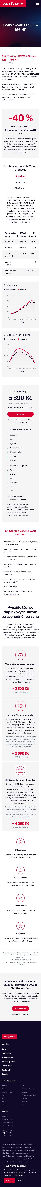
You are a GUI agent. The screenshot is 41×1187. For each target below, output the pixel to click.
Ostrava (25, 1098)
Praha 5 (4, 1086)
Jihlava (24, 1092)
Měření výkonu (7, 1066)
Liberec (4, 1095)
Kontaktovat (20, 1008)
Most (3, 1098)
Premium (20, 182)
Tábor (4, 1105)
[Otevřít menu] (37, 3)
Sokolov (24, 1101)
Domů (4, 1049)
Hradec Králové (7, 1092)
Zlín (23, 1105)
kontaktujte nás (21, 510)
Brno (23, 1086)
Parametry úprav (8, 1061)
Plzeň (3, 1101)
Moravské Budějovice (29, 1095)
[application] (20, 308)
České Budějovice (28, 1089)
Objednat (20, 414)
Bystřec (4, 1089)
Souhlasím (9, 1181)
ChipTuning (6, 1053)
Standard (20, 176)
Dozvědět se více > (11, 594)
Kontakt (5, 1074)
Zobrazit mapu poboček (20, 1014)
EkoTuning (20, 188)
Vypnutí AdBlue (8, 1057)
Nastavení (21, 1181)
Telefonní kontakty (8, 1126)
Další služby (6, 1070)
